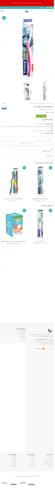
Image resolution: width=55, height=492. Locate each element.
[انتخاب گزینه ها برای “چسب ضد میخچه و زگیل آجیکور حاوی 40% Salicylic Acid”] (15, 238)
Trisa (47, 130)
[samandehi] (49, 482)
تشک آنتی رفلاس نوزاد (49, 462)
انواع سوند (14, 464)
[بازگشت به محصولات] (4, 103)
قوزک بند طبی (32, 464)
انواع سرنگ (14, 458)
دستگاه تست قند (22, 334)
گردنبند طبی (32, 456)
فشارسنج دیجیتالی (22, 332)
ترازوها (24, 340)
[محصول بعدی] (2, 103)
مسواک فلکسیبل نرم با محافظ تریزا (40, 198)
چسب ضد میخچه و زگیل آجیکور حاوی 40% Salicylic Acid (14, 241)
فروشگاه (41, 7)
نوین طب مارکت (31, 476)
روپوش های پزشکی (13, 465)
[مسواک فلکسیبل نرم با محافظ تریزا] (40, 181)
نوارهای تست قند (22, 336)
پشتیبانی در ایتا (38, 348)
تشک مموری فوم (50, 460)
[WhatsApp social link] (50, 7)
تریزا (45, 130)
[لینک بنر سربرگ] (27, 3)
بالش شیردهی (50, 465)
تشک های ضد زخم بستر (48, 464)
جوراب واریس (32, 465)
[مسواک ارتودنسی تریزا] (40, 224)
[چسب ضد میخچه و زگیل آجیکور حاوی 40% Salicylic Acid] (14, 224)
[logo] (40, 482)
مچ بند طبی (32, 458)
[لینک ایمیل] (52, 7)
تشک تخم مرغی (50, 458)
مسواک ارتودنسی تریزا (40, 241)
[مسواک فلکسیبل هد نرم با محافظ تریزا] (14, 181)
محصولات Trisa (22, 126)
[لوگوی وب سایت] (27, 11)
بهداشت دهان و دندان (44, 103)
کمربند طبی (33, 462)
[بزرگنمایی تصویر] (50, 77)
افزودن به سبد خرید (41, 116)
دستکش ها (14, 460)
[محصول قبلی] (5, 103)
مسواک (35, 130)
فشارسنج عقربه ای (22, 331)
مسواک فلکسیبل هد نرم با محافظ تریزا (13, 198)
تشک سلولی (51, 456)
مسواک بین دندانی (33, 103)
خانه (52, 103)
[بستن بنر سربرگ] (2, 3)
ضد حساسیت (40, 130)
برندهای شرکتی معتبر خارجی (43, 126)
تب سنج (23, 338)
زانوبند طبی (33, 460)
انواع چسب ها (13, 462)
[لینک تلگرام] (48, 7)
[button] (51, 47)
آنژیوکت (14, 456)
